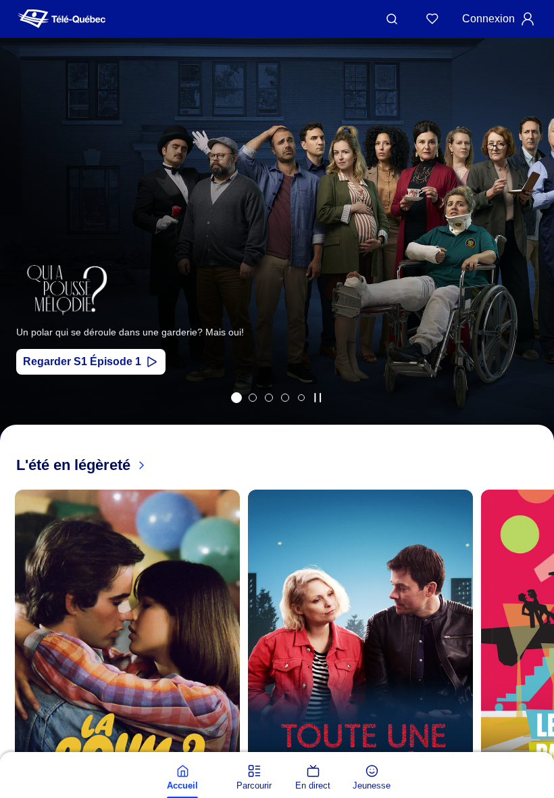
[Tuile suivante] (540, 679)
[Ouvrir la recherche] (392, 19)
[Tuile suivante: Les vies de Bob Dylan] (534, 254)
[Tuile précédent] (20, 254)
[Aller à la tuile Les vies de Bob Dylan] (252, 397)
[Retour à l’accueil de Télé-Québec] (61, 18)
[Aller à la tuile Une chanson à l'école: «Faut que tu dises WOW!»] (301, 397)
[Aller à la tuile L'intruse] (285, 397)
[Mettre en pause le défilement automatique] (317, 397)
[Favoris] (432, 19)
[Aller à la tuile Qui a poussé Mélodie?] (236, 397)
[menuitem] (182, 777)
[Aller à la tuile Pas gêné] (268, 397)
